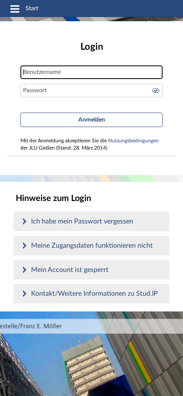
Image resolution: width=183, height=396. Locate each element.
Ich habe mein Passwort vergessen (82, 221)
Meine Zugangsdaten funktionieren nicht (92, 245)
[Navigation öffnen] (14, 10)
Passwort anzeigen (156, 90)
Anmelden (91, 120)
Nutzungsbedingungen (133, 141)
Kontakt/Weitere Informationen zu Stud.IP (94, 293)
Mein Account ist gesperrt (70, 269)
